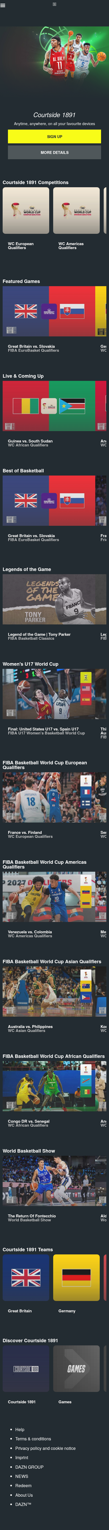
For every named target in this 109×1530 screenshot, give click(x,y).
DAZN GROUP (29, 1467)
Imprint (21, 1457)
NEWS (21, 1476)
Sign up (54, 136)
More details (55, 152)
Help (19, 1429)
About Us (24, 1495)
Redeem (23, 1485)
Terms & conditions (33, 1439)
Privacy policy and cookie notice (45, 1448)
